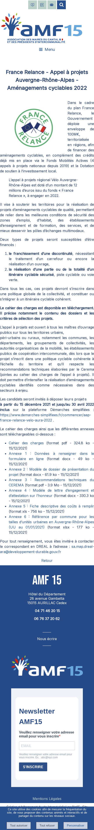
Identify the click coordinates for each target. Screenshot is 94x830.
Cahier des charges (27, 443)
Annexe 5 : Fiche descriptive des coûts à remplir (51, 506)
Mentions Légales (47, 798)
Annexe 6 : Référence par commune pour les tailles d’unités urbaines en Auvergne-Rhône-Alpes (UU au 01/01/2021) (51, 521)
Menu (50, 49)
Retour (47, 560)
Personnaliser (75, 825)
